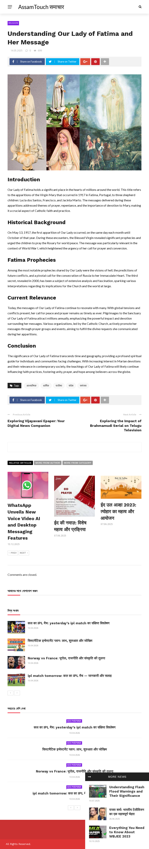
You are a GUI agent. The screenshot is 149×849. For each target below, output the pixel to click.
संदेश (71, 385)
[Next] (17, 693)
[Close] (89, 776)
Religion (13, 23)
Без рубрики (74, 721)
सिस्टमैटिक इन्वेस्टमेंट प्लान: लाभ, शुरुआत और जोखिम (60, 641)
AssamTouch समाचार (41, 7)
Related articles (20, 462)
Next (23, 553)
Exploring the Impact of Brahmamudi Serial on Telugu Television (115, 425)
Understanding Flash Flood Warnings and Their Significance (126, 791)
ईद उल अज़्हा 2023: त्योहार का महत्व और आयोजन (118, 511)
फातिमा (59, 385)
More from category (77, 462)
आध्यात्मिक (31, 385)
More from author (48, 462)
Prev (14, 553)
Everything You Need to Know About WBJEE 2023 (126, 832)
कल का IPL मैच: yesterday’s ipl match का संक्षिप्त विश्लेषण (68, 623)
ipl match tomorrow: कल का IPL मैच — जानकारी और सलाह (70, 676)
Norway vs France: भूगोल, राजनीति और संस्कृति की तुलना (66, 658)
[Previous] (10, 693)
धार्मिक (46, 385)
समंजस (83, 385)
